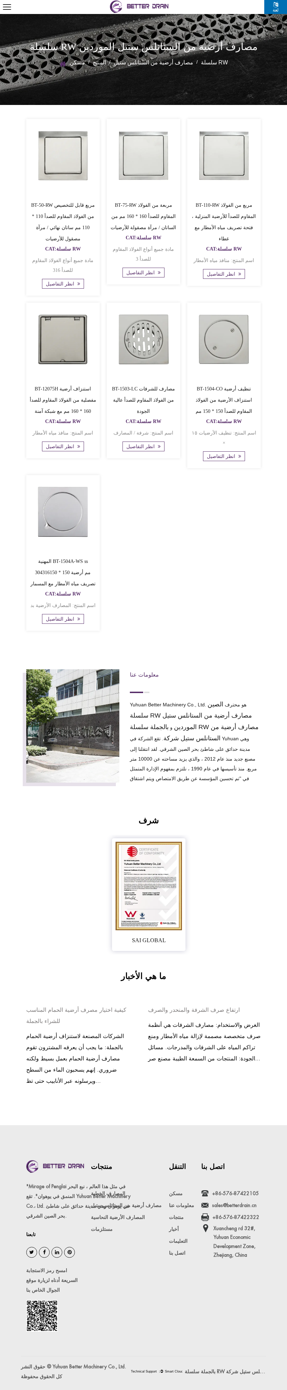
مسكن (77, 62)
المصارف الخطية (108, 1193)
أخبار (174, 1229)
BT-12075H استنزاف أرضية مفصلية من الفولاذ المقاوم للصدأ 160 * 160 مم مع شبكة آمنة (63, 400)
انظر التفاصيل (61, 284)
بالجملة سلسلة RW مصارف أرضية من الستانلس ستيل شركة (225, 1371)
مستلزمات (102, 1229)
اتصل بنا (177, 1253)
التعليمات (178, 1241)
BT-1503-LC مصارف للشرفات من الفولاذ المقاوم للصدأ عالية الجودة (143, 400)
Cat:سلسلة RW (63, 249)
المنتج (99, 62)
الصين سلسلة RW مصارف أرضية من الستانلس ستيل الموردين (191, 716)
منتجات (176, 1217)
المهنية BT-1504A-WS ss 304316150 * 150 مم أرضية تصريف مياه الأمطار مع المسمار (63, 572)
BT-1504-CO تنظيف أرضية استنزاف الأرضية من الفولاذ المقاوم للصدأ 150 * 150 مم (224, 400)
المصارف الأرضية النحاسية (118, 1217)
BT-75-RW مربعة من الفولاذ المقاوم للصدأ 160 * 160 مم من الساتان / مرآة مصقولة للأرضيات (143, 216)
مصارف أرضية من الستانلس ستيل (153, 62)
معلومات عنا (181, 1205)
